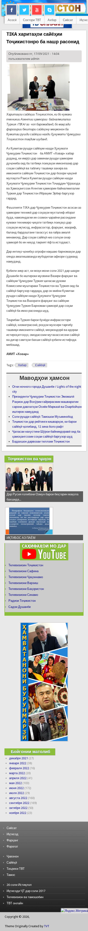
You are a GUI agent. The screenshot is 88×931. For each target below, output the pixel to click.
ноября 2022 (17, 813)
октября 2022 (18, 808)
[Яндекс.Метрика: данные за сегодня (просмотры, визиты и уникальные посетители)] (74, 910)
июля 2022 (16, 793)
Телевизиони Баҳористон (26, 589)
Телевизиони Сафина (23, 571)
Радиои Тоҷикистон (22, 600)
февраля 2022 (19, 768)
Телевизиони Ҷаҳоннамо (25, 577)
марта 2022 (17, 773)
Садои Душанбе (19, 607)
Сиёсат (68, 20)
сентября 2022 (19, 803)
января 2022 (17, 763)
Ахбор (52, 20)
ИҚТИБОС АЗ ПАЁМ (21, 538)
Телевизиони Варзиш (23, 583)
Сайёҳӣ (40, 365)
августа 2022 (18, 798)
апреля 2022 (18, 778)
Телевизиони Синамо (23, 595)
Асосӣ (12, 20)
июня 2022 (16, 788)
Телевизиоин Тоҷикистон (25, 565)
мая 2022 (15, 783)
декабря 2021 (18, 758)
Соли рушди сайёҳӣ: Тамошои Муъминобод (42, 416)
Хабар (22, 365)
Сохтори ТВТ (32, 20)
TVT (46, 926)
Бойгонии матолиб (30, 751)
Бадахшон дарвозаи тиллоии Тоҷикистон (41, 441)
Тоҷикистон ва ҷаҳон (29, 458)
